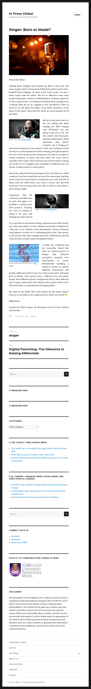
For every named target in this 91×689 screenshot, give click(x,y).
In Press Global (21, 13)
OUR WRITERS (16, 664)
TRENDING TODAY (17, 642)
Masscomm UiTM (19, 542)
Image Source (26, 140)
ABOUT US (14, 659)
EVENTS (12, 675)
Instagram (16, 539)
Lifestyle (33, 316)
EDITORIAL (14, 653)
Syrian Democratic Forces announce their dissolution (35, 497)
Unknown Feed (19, 390)
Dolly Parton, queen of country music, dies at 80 (32, 455)
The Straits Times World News (29, 442)
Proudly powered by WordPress (33, 682)
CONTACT (13, 670)
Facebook (15, 536)
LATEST (12, 648)
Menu (77, 15)
